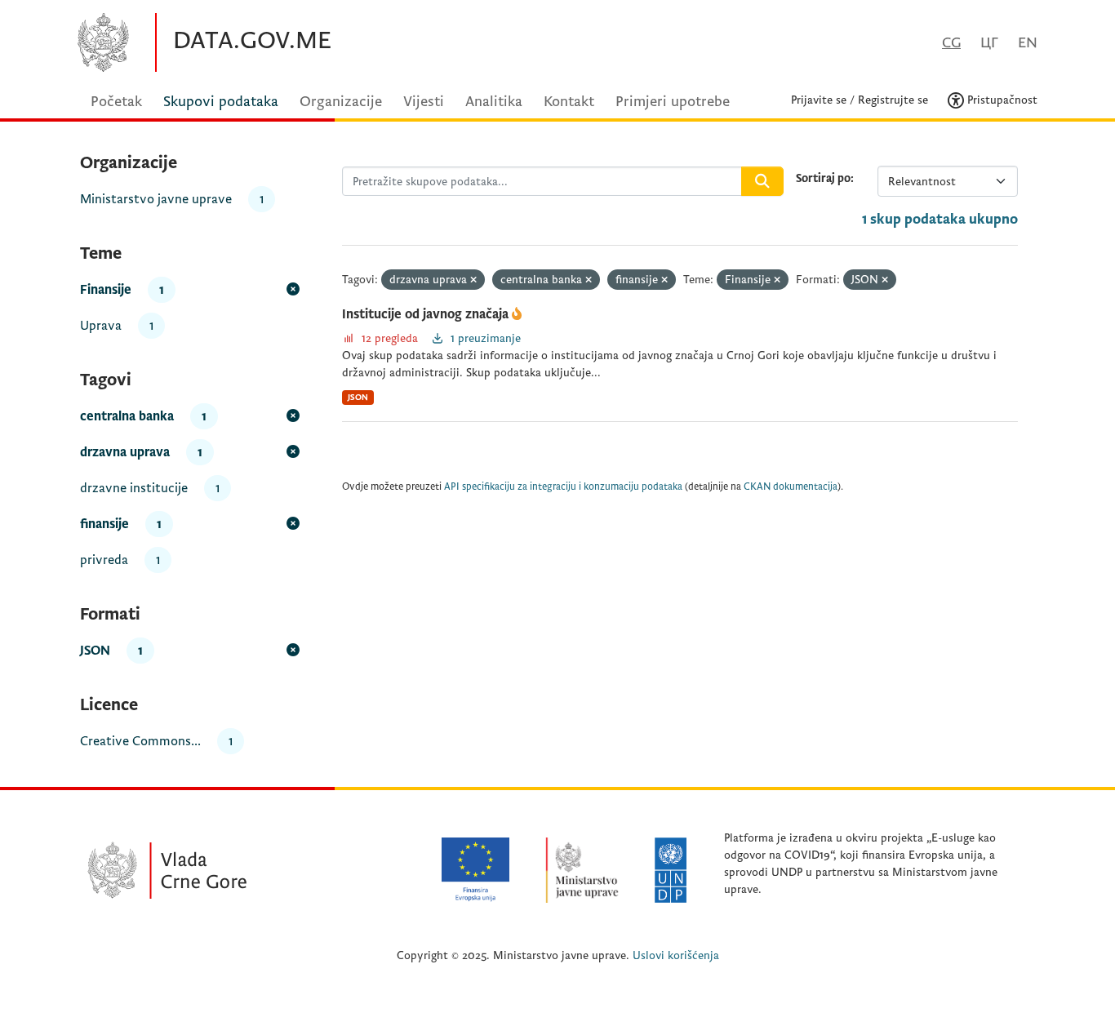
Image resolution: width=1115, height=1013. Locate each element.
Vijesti (423, 101)
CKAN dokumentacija (790, 487)
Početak (116, 101)
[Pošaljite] (762, 181)
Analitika (493, 101)
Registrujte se (893, 100)
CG (951, 42)
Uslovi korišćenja (676, 955)
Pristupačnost (1000, 100)
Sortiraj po (823, 178)
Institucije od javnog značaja (427, 314)
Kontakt (569, 101)
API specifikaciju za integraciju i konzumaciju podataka (563, 487)
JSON (358, 397)
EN (1027, 42)
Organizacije (341, 101)
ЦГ (989, 42)
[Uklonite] (473, 280)
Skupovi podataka (220, 101)
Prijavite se (818, 100)
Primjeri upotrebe (672, 101)
